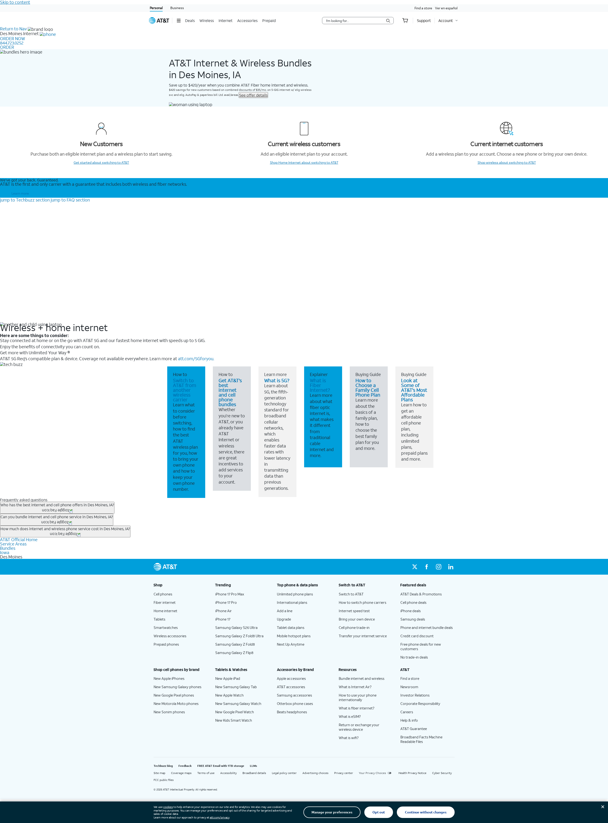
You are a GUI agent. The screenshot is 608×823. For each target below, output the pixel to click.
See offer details (253, 95)
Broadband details (254, 773)
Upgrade (284, 619)
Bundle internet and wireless (361, 678)
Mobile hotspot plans (294, 635)
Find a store (423, 8)
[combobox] (354, 20)
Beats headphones (292, 711)
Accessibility (228, 773)
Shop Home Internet (304, 162)
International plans (292, 602)
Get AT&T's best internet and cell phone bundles (230, 392)
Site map (159, 773)
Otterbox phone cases (295, 703)
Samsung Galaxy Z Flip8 (234, 652)
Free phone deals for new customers (420, 646)
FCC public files (164, 780)
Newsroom (409, 686)
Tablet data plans (290, 627)
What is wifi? (349, 737)
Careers (406, 711)
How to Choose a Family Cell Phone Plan (367, 387)
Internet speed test (354, 610)
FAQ (70, 200)
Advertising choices (315, 773)
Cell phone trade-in (354, 627)
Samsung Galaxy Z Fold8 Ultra (239, 635)
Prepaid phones (166, 644)
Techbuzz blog (163, 766)
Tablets (159, 619)
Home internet (165, 610)
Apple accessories (291, 678)
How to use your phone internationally (358, 697)
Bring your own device (357, 619)
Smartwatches (166, 627)
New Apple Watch (229, 695)
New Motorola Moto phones (176, 703)
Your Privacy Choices (372, 773)
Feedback (185, 766)
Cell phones (163, 594)
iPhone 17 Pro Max (229, 594)
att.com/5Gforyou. (196, 358)
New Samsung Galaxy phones (177, 686)
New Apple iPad (227, 678)
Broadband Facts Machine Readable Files (421, 739)
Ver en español (446, 8)
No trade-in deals (414, 657)
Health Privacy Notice (412, 773)
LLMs (253, 766)
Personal (156, 7)
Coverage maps (181, 773)
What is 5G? (276, 380)
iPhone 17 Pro (226, 602)
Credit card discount (417, 635)
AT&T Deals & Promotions (421, 594)
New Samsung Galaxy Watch (238, 703)
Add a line (284, 610)
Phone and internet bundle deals (426, 627)
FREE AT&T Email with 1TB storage (220, 766)
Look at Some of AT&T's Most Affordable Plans (414, 390)
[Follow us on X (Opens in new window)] (415, 567)
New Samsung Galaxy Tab (236, 686)
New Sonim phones (169, 711)
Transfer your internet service (363, 635)
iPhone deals (410, 610)
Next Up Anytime (290, 644)
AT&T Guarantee (413, 728)
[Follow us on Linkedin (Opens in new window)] (451, 567)
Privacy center (343, 773)
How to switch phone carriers (362, 602)
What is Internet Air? (355, 686)
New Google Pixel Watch (234, 711)
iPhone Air (223, 610)
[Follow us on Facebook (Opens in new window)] (427, 567)
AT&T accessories (291, 686)
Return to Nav (13, 29)
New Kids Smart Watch (233, 720)
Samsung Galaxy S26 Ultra (236, 627)
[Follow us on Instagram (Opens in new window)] (439, 567)
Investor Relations (415, 695)
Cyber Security (442, 773)
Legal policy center (284, 773)
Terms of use (206, 773)
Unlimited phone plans (295, 594)
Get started (101, 162)
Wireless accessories (170, 635)
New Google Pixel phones (174, 695)
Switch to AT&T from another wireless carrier (184, 390)
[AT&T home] (159, 20)
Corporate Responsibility (420, 703)
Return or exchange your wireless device (359, 727)
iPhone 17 (222, 619)
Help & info (409, 720)
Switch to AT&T (351, 594)
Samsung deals (412, 619)
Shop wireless (507, 162)
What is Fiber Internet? (320, 385)
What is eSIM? (350, 716)
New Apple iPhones (169, 678)
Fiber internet (165, 602)
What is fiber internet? (356, 708)
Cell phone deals (413, 602)
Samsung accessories (294, 695)
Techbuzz (25, 200)
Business (177, 7)
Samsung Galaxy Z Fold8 (235, 644)
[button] (178, 20)
